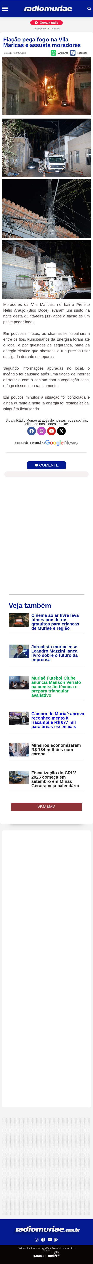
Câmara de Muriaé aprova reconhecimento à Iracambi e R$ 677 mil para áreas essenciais (57, 720)
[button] (5, 9)
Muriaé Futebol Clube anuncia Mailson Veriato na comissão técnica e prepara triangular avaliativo (56, 687)
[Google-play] (56, 1239)
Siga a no (29, 442)
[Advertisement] (46, 876)
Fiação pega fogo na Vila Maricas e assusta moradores (42, 42)
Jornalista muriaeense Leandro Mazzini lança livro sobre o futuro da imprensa (54, 653)
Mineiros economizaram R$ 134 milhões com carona (56, 749)
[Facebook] (31, 431)
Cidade (56, 28)
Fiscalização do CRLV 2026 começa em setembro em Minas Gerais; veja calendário (55, 779)
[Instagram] (41, 431)
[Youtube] (51, 431)
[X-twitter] (61, 431)
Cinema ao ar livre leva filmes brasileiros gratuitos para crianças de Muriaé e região (55, 622)
